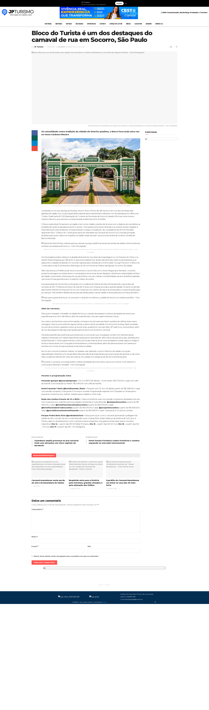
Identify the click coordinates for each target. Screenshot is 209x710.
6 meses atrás (75, 488)
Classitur (138, 24)
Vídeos (128, 24)
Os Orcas (104, 602)
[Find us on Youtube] (162, 602)
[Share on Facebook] (35, 132)
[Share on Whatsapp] (35, 138)
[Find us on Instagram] (159, 602)
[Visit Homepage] (18, 12)
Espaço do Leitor (116, 24)
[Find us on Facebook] (151, 602)
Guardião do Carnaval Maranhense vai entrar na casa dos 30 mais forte (122, 482)
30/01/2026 (51, 47)
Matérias (59, 24)
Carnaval (61, 47)
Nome (35, 537)
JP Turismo (38, 47)
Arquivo (149, 24)
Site (89, 546)
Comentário (37, 509)
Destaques (79, 24)
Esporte (103, 24)
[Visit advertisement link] (104, 575)
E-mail (35, 546)
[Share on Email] (35, 148)
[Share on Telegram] (35, 143)
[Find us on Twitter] (155, 602)
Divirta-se (159, 24)
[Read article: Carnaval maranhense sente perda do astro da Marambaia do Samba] (49, 469)
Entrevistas (91, 24)
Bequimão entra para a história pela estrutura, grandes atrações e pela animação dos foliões (85, 482)
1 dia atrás (36, 486)
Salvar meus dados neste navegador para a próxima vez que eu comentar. (66, 556)
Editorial (48, 24)
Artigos (69, 24)
